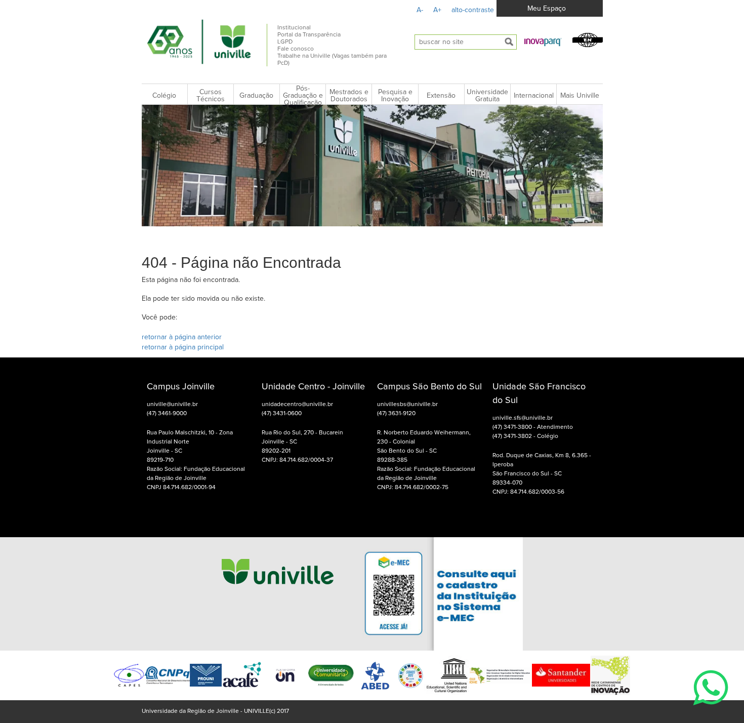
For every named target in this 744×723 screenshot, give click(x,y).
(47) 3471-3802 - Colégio (525, 436)
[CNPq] (167, 675)
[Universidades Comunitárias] (285, 675)
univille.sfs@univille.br (522, 418)
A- (420, 10)
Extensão (441, 95)
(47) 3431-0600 (282, 414)
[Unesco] (447, 675)
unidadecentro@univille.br (297, 404)
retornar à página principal (183, 347)
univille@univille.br (172, 404)
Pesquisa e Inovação (395, 96)
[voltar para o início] (278, 593)
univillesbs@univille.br (407, 404)
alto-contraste (472, 10)
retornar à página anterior (182, 337)
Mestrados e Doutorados (348, 96)
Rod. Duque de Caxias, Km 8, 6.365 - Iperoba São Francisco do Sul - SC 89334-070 (541, 469)
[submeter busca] (509, 42)
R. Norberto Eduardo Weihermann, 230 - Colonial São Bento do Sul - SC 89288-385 (424, 446)
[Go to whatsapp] (710, 710)
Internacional (534, 95)
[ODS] (411, 675)
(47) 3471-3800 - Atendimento (532, 427)
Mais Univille (579, 95)
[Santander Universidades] (560, 675)
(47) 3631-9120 (396, 414)
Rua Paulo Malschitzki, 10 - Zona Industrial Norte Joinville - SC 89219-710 (190, 446)
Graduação (256, 95)
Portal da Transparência (309, 35)
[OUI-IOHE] (500, 675)
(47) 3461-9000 (167, 414)
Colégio (164, 95)
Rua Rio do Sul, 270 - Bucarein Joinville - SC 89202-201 (302, 442)
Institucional (294, 28)
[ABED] (375, 675)
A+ (437, 10)
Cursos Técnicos (210, 96)
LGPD (285, 42)
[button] (543, 41)
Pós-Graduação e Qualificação (303, 95)
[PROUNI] (206, 675)
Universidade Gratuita (487, 96)
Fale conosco (295, 49)
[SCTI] (610, 675)
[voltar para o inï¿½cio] (199, 41)
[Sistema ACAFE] (242, 675)
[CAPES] (129, 675)
